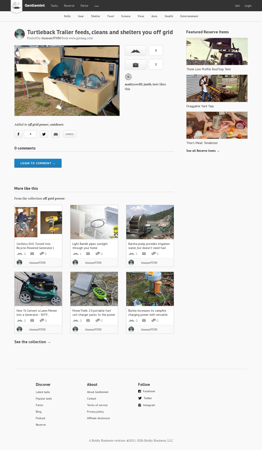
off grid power (38, 124)
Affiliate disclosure (98, 418)
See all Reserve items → (203, 151)
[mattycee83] (128, 79)
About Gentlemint (97, 392)
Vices (141, 16)
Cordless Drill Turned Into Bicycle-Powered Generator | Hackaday (35, 248)
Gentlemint (28, 7)
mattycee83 (133, 84)
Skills (67, 16)
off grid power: (54, 198)
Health (169, 16)
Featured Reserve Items (207, 32)
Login (248, 6)
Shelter (95, 16)
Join (237, 6)
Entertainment (189, 16)
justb (147, 84)
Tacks (54, 6)
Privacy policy (95, 411)
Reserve (69, 6)
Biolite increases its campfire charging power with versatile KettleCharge (148, 315)
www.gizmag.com (81, 38)
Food (110, 16)
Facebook (149, 391)
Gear (81, 16)
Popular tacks (44, 398)
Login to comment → (37, 163)
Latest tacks (43, 392)
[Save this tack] (135, 64)
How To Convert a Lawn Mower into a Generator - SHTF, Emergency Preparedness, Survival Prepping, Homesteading (38, 317)
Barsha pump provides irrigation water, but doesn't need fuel (149, 246)
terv (156, 84)
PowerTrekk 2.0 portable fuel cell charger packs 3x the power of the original (93, 315)
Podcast (40, 418)
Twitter (148, 398)
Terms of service (97, 405)
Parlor (84, 6)
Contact (91, 398)
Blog (39, 411)
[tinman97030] (19, 38)
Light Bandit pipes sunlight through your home (90, 246)
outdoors (56, 124)
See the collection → (32, 341)
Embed (70, 134)
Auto (154, 16)
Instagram (149, 405)
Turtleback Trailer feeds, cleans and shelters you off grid (100, 32)
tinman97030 (37, 263)
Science (125, 16)
